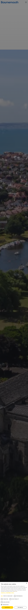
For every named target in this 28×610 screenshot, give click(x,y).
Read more (15, 591)
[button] (14, 593)
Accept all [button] (7, 607)
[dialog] (14, 596)
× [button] (26, 583)
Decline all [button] (20, 607)
